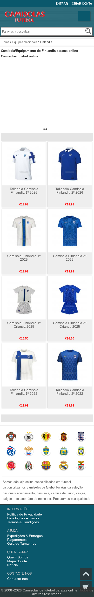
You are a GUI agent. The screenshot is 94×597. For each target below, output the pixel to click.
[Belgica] (46, 438)
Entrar (62, 3)
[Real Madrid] (63, 467)
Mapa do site (17, 561)
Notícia (12, 565)
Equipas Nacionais (24, 42)
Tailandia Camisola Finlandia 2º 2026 (69, 190)
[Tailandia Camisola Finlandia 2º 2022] (69, 364)
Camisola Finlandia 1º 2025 (23, 257)
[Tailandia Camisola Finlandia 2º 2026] (69, 163)
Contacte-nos (17, 579)
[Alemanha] (28, 438)
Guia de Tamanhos (21, 543)
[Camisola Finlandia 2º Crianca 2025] (69, 297)
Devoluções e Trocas (23, 518)
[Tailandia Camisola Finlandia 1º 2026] (24, 163)
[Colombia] (11, 467)
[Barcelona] (46, 467)
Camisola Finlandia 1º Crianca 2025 (23, 324)
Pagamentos (17, 540)
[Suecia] (46, 452)
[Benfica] (81, 467)
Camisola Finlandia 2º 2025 (69, 257)
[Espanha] (63, 438)
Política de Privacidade (24, 514)
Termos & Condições (23, 522)
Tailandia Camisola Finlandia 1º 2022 (24, 391)
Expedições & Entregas (25, 536)
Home (5, 42)
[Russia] (28, 452)
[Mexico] (28, 467)
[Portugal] (11, 438)
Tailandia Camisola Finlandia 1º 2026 (24, 190)
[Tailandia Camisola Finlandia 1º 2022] (24, 364)
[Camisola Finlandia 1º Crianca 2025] (24, 297)
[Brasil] (81, 452)
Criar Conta (82, 3)
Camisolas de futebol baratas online (50, 590)
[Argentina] (63, 452)
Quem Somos (17, 557)
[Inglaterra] (81, 438)
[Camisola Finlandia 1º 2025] (24, 230)
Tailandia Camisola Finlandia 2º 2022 (69, 391)
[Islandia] (11, 452)
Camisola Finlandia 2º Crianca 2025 (69, 324)
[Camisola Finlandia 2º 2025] (69, 230)
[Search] (88, 31)
